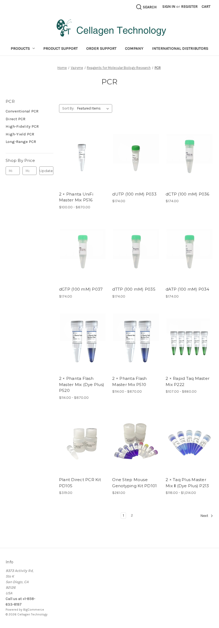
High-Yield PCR (20, 134)
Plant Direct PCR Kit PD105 (80, 482)
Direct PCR (15, 118)
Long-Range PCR (21, 141)
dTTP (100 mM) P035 (133, 289)
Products (20, 48)
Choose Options (83, 161)
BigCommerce (33, 609)
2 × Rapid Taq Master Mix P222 (187, 381)
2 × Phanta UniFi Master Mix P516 (76, 197)
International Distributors (180, 48)
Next (204, 516)
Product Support (60, 48)
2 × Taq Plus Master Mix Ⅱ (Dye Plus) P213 (187, 482)
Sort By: (68, 108)
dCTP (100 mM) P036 (187, 194)
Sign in (168, 6)
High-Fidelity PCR (22, 126)
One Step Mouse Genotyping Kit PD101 (134, 482)
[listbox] (94, 108)
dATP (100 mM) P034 (187, 289)
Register (189, 6)
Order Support (101, 48)
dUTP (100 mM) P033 (134, 194)
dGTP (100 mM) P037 (81, 289)
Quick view (78, 152)
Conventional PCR (22, 111)
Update (46, 171)
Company (134, 48)
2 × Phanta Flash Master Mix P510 (129, 381)
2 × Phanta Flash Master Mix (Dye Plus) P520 (81, 384)
